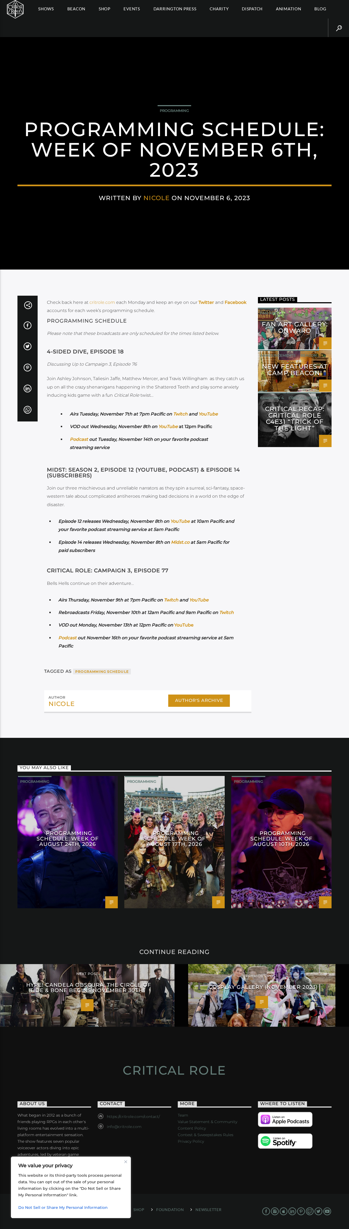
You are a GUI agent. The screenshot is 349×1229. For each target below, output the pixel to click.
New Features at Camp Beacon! (295, 370)
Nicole (156, 198)
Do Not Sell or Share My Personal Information (63, 1207)
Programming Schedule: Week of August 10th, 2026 (281, 838)
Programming (174, 110)
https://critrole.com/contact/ (133, 1116)
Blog (320, 8)
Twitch (180, 414)
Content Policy (192, 1128)
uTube (171, 426)
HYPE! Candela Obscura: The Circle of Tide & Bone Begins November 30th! (88, 987)
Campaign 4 (272, 398)
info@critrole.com (124, 1126)
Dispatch (252, 8)
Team (183, 1115)
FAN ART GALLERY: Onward (295, 327)
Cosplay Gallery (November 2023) (263, 987)
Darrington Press (175, 8)
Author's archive (199, 700)
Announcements (278, 355)
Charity (219, 8)
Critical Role (174, 1070)
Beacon (76, 8)
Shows (46, 8)
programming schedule (102, 671)
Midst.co (181, 542)
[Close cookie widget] (125, 1161)
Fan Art (268, 313)
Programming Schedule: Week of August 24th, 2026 (68, 838)
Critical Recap (304, 398)
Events (132, 8)
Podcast (79, 439)
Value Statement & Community (207, 1121)
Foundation (170, 1209)
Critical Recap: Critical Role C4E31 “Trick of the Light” (294, 418)
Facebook (235, 302)
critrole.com (102, 302)
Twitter (206, 302)
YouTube (208, 414)
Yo (161, 426)
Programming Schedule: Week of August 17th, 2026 (174, 838)
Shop (104, 8)
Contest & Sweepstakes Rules (205, 1134)
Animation (288, 8)
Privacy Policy (191, 1141)
